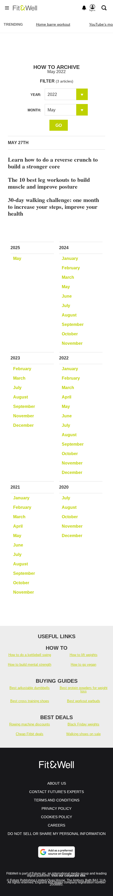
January (70, 258)
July (66, 305)
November (72, 343)
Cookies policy (56, 817)
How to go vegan (83, 664)
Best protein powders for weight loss (83, 689)
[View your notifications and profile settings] (84, 8)
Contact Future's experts (56, 792)
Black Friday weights (83, 724)
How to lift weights (83, 655)
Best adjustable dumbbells (29, 688)
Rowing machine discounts (29, 724)
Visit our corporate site (68, 875)
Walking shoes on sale (83, 734)
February (71, 268)
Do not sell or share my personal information (57, 834)
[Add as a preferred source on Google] (56, 852)
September (73, 324)
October (70, 334)
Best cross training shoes (29, 701)
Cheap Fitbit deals (29, 734)
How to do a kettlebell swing (29, 655)
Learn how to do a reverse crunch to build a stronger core (53, 163)
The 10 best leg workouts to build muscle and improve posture (49, 183)
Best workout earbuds (83, 701)
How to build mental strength (29, 664)
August (69, 315)
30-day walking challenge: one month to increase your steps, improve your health (53, 206)
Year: (35, 94)
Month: (34, 110)
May (17, 258)
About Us (56, 783)
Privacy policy (56, 808)
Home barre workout (53, 24)
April (66, 397)
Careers (56, 825)
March (68, 277)
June (67, 296)
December (23, 425)
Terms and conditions (56, 800)
